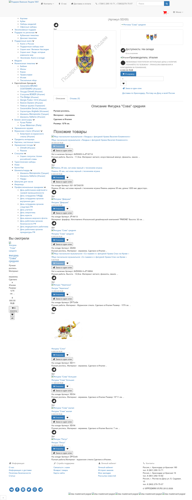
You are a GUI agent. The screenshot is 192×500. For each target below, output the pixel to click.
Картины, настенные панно (27, 142)
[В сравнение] (12, 318)
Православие (26, 74)
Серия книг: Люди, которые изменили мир (32, 53)
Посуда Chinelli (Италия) (31, 91)
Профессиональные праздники (29, 187)
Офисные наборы (28, 26)
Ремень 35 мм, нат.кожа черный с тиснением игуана (75, 171)
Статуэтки (19, 153)
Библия (23, 66)
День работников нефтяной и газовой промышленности (33, 191)
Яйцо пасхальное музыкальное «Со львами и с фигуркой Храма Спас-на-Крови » (89, 256)
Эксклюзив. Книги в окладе (32, 57)
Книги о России (27, 43)
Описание (60, 98)
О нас (64, 3)
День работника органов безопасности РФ (31, 222)
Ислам (23, 77)
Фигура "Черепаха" (60, 288)
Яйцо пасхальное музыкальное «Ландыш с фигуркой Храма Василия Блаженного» (89, 139)
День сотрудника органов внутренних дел (31, 200)
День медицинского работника (34, 226)
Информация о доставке (20, 470)
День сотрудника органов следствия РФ (31, 205)
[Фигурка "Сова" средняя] (85, 59)
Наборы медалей (28, 24)
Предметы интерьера (24, 139)
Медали (18, 60)
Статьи (12, 475)
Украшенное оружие (23, 128)
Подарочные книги (23, 40)
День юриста (26, 215)
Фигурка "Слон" (58, 348)
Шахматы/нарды (22, 170)
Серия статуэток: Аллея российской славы (31, 157)
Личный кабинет (105, 467)
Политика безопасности (20, 472)
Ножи (16, 164)
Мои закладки (104, 472)
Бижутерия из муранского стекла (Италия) (32, 135)
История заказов (105, 470)
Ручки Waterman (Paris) (30, 125)
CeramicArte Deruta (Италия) (33, 108)
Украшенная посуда (23, 144)
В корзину (129, 73)
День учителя (26, 209)
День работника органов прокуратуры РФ (31, 230)
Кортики (23, 18)
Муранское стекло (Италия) (27, 130)
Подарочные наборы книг (32, 46)
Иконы (23, 69)
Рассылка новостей (107, 475)
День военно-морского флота (33, 218)
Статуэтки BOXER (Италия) (32, 94)
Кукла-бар (19, 167)
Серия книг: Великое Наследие (34, 49)
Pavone (23, 150)
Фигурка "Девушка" (60, 202)
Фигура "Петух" (58, 442)
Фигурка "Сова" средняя (14, 258)
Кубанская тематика (29, 35)
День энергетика (27, 212)
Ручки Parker (26, 122)
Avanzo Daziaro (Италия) (31, 102)
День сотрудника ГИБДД (31, 195)
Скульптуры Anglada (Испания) (34, 111)
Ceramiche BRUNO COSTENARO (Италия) (30, 87)
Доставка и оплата (82, 3)
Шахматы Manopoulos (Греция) (34, 114)
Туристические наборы (25, 161)
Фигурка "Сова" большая (62, 379)
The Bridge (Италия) (29, 97)
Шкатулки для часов (23, 181)
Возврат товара (61, 470)
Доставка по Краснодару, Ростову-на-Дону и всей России (148, 93)
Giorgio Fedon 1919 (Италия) (33, 99)
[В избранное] (12, 314)
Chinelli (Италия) (27, 147)
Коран (23, 71)
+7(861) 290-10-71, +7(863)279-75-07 (115, 3)
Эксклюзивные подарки (25, 29)
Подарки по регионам (24, 32)
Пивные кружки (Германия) (32, 105)
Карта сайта (59, 472)
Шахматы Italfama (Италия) (32, 116)
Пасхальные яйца (28, 80)
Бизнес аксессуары (23, 119)
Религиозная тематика (25, 63)
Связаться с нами (62, 467)
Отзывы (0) (75, 98)
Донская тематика (28, 38)
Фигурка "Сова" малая (61, 411)
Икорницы (19, 184)
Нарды (23, 178)
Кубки (22, 21)
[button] (166, 12)
